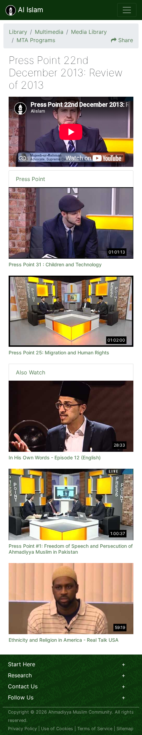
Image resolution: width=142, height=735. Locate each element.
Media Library (89, 31)
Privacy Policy (22, 728)
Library (18, 31)
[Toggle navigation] (126, 10)
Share (125, 40)
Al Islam (29, 10)
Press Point (30, 178)
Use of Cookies (57, 728)
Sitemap (124, 728)
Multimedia (49, 31)
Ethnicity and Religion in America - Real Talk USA (64, 640)
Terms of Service (94, 728)
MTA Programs (36, 40)
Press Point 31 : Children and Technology (55, 264)
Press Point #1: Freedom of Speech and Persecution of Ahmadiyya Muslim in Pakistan (71, 549)
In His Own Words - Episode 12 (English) (55, 457)
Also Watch (30, 372)
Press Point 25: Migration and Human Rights (59, 352)
